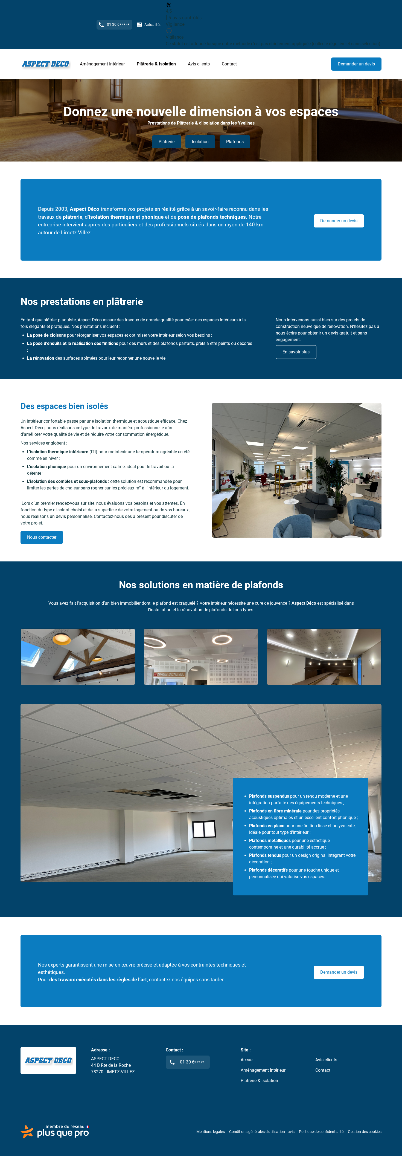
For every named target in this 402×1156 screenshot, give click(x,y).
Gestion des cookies (364, 1131)
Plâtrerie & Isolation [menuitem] (156, 64)
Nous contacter (41, 537)
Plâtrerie (166, 141)
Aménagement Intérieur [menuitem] (102, 64)
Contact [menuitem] (229, 64)
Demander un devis (356, 64)
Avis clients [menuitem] (199, 64)
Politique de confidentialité (321, 1131)
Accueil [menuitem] (248, 1059)
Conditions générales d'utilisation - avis (262, 1131)
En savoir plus (296, 351)
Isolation (200, 141)
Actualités (152, 24)
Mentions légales (210, 1131)
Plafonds (235, 141)
